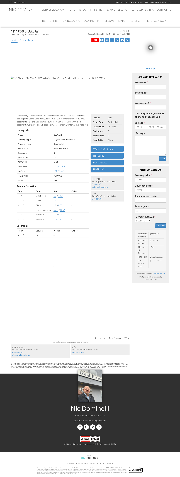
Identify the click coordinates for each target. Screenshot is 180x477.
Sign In (12, 2)
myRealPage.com (160, 273)
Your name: (141, 82)
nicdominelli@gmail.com (100, 187)
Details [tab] (14, 40)
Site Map (136, 20)
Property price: (143, 175)
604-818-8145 (96, 184)
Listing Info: (23, 130)
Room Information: (27, 186)
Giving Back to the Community (81, 20)
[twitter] (93, 427)
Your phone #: (142, 103)
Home (71, 9)
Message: (140, 133)
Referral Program (157, 20)
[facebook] (80, 427)
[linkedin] (99, 427)
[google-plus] (87, 427)
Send (162, 159)
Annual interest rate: (146, 196)
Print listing (98, 169)
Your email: (141, 92)
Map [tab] (30, 40)
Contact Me (164, 9)
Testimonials (50, 20)
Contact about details (103, 148)
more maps (151, 68)
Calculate (161, 225)
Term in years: (142, 206)
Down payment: (143, 185)
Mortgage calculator (108, 162)
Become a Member (115, 20)
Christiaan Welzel (82, 463)
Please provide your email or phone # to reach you (149, 115)
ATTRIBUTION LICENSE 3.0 (103, 463)
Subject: (139, 122)
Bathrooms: (23, 226)
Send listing (98, 155)
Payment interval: (144, 216)
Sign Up (22, 2)
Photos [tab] (23, 40)
